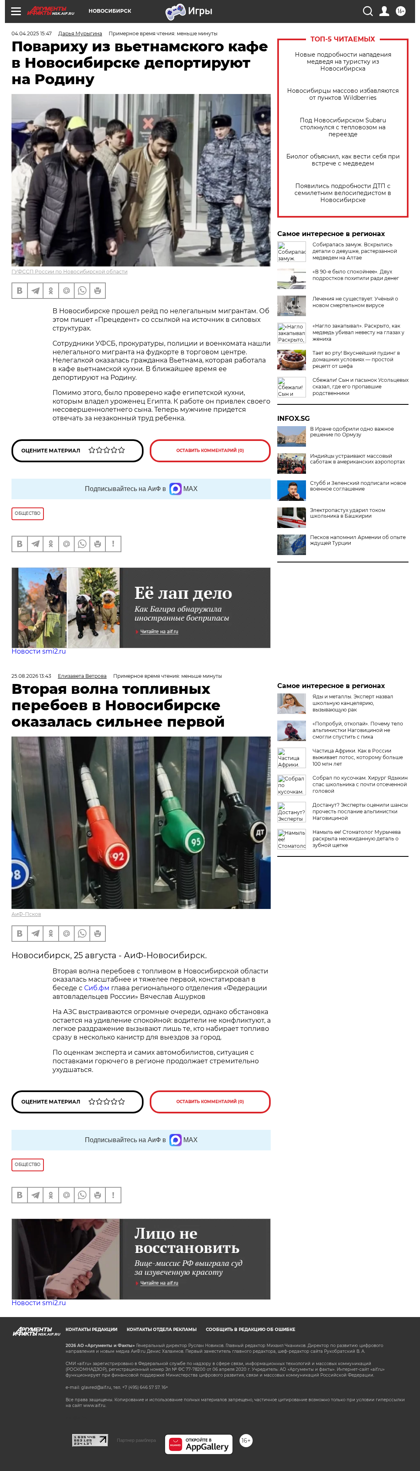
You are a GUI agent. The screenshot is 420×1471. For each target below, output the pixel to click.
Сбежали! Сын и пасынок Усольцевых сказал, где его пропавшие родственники (361, 386)
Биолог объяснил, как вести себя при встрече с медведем (343, 160)
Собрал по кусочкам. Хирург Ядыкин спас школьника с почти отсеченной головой (360, 784)
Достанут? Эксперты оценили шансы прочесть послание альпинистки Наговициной (360, 811)
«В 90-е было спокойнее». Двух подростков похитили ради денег (356, 274)
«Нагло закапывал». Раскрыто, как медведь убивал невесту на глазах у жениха (358, 332)
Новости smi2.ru (38, 651)
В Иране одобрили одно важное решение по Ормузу (352, 432)
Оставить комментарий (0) (210, 450)
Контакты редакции (91, 1329)
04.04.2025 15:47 (31, 33)
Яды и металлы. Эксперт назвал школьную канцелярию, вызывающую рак (353, 703)
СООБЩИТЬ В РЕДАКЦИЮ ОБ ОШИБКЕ (250, 1329)
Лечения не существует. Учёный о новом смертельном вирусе (355, 302)
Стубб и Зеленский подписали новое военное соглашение (358, 486)
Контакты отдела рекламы (161, 1329)
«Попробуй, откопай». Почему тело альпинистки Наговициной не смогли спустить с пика (358, 730)
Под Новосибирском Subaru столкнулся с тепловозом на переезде (343, 127)
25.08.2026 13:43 (31, 676)
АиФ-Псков (26, 914)
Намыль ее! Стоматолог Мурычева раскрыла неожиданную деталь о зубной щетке (357, 838)
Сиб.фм (97, 988)
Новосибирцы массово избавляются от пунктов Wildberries (343, 94)
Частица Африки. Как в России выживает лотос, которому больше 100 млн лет (358, 757)
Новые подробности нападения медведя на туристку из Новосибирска (343, 61)
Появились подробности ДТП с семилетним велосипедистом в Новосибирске (342, 193)
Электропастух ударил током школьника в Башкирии (347, 513)
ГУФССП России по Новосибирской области (69, 271)
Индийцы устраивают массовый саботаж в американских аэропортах (357, 459)
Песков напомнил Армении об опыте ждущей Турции (358, 540)
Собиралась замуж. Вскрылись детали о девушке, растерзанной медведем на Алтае (355, 251)
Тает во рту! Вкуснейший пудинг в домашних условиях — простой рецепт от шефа (356, 359)
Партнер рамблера (136, 1440)
